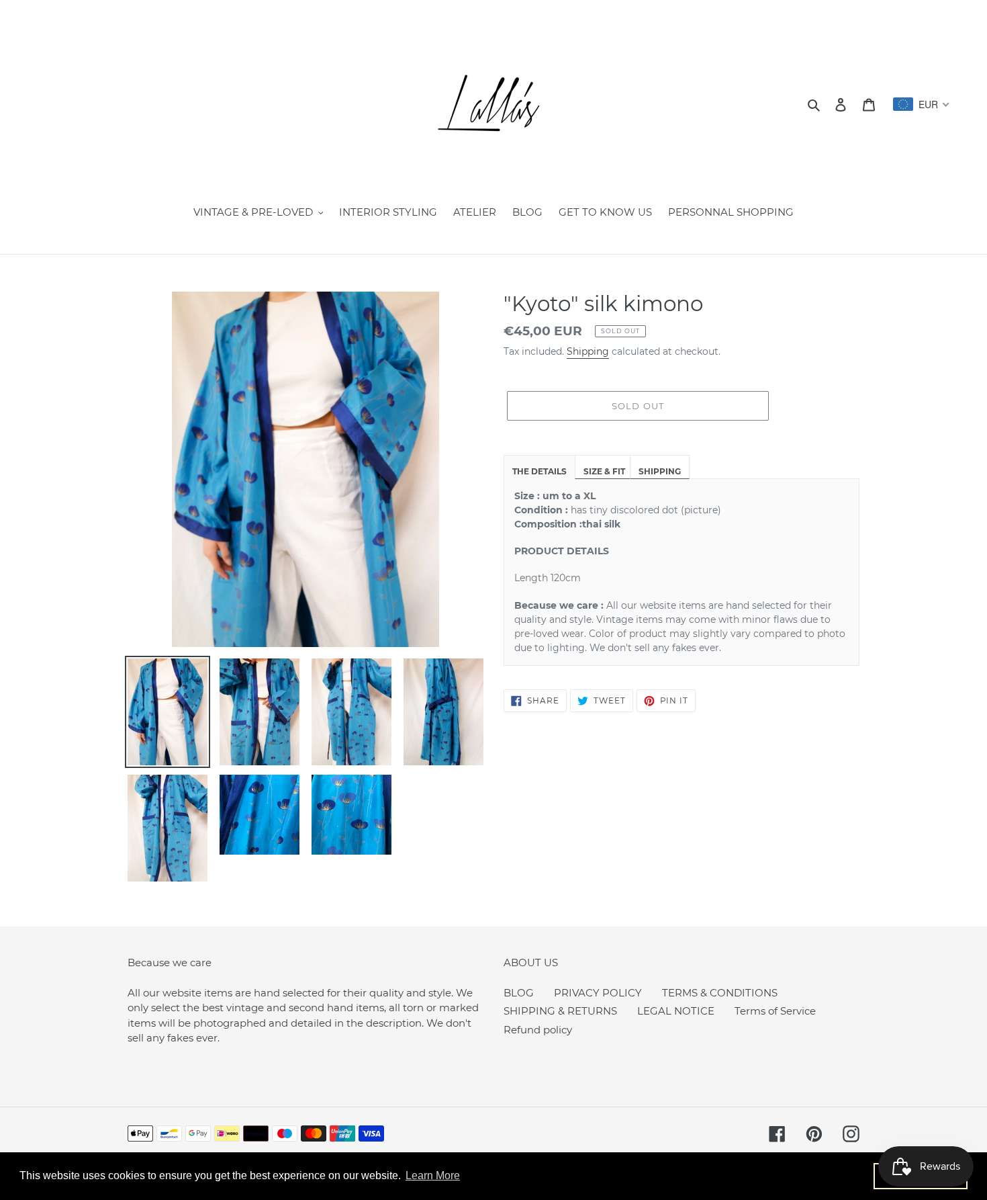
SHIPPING (660, 471)
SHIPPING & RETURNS (560, 1010)
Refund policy (538, 1029)
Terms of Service (775, 1010)
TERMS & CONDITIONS (720, 992)
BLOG (519, 992)
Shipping (588, 351)
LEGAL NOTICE (675, 1010)
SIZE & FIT (604, 471)
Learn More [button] (433, 1175)
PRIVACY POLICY (598, 992)
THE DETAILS (539, 471)
